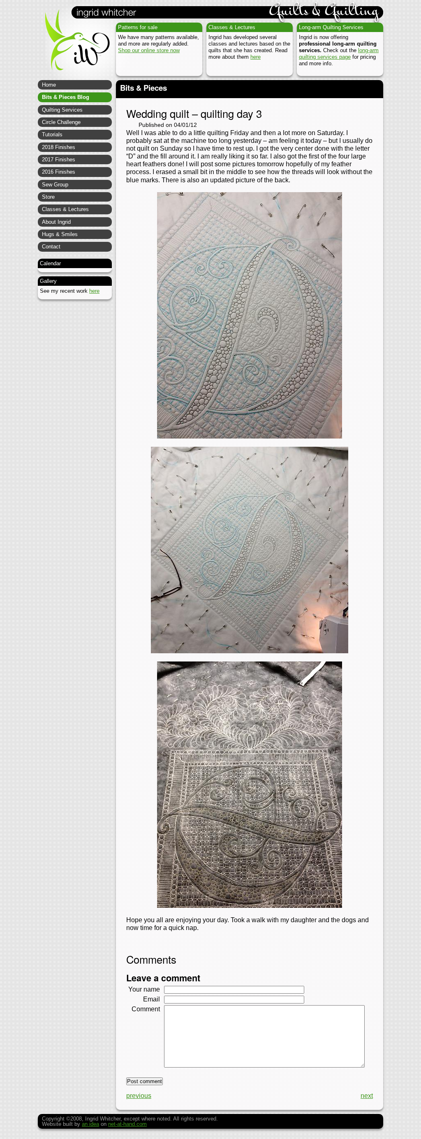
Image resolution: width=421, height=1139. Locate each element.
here (255, 57)
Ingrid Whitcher (73, 45)
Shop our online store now (149, 50)
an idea (90, 1124)
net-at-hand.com (127, 1124)
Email (151, 999)
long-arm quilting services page (339, 53)
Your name (144, 989)
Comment (146, 1009)
